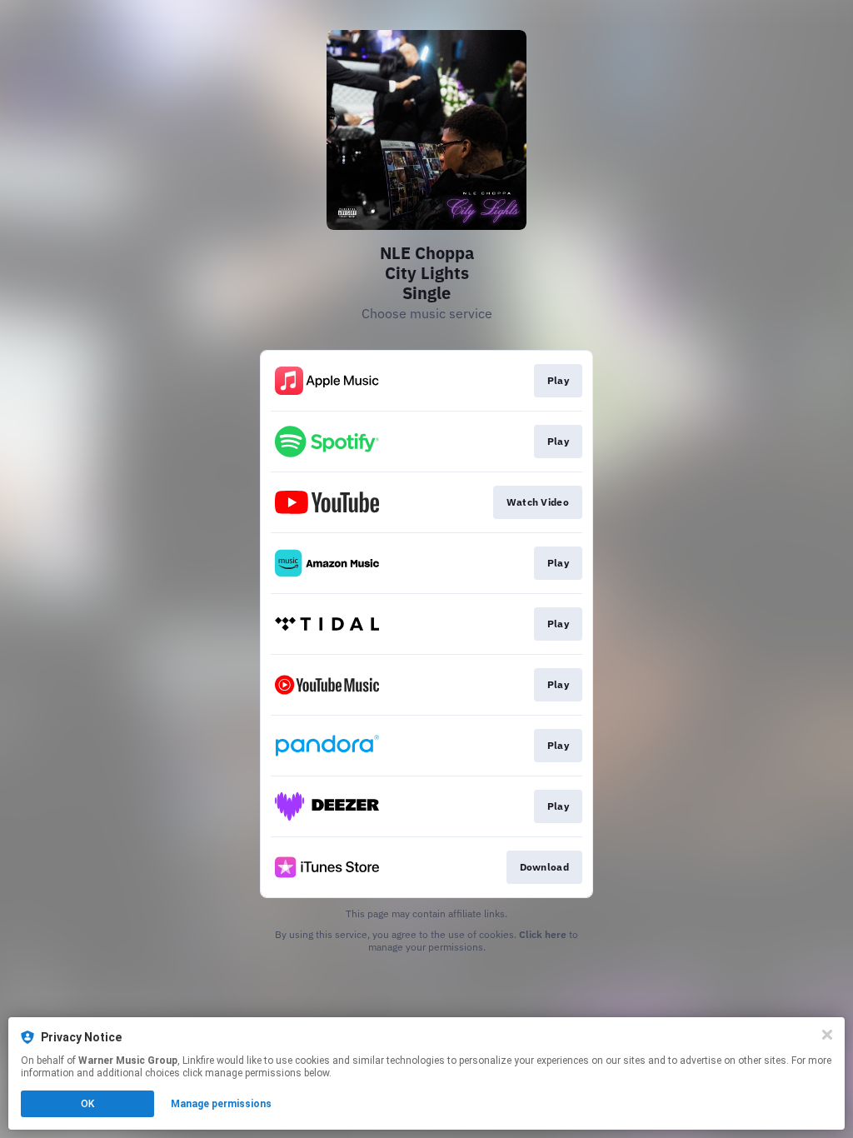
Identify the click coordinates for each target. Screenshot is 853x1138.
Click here (542, 934)
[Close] (827, 1034)
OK (87, 1104)
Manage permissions (221, 1104)
